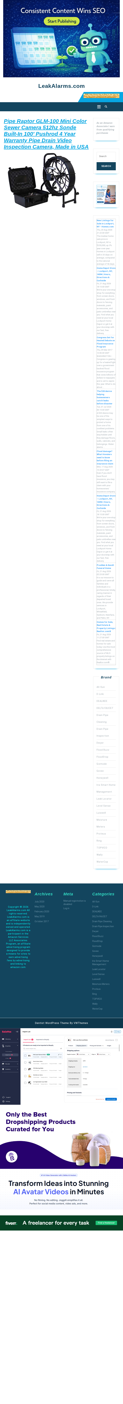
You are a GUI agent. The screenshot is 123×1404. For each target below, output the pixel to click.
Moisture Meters (101, 984)
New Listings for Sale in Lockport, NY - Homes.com (105, 223)
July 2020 (39, 901)
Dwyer (100, 743)
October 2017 (42, 921)
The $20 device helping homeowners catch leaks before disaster (104, 397)
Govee (100, 771)
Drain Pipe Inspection (103, 926)
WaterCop (102, 861)
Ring (99, 840)
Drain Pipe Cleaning (102, 921)
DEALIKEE (102, 701)
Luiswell (101, 813)
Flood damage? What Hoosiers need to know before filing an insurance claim (105, 457)
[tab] (98, 106)
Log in (66, 908)
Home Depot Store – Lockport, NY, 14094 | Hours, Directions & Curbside (106, 274)
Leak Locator (104, 799)
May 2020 (40, 906)
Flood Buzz (103, 750)
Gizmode (102, 764)
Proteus (101, 833)
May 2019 (40, 916)
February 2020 (42, 911)
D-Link (100, 694)
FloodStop (102, 757)
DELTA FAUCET (105, 708)
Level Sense (104, 806)
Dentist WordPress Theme (52, 1023)
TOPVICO (102, 847)
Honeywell (102, 778)
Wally (100, 854)
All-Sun (101, 687)
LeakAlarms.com (61, 86)
